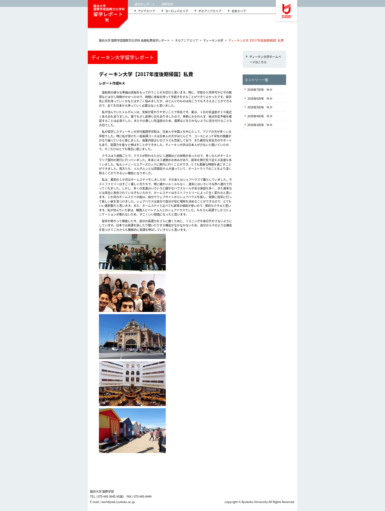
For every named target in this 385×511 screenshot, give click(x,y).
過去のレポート (145, 4)
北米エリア (238, 11)
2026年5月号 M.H (259, 107)
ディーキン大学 (213, 40)
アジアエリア (146, 11)
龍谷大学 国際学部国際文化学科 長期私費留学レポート (134, 40)
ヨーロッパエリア (176, 11)
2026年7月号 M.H (259, 89)
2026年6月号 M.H (259, 98)
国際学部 (167, 4)
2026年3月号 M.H (259, 125)
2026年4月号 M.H (259, 116)
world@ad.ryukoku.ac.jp (118, 502)
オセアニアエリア (209, 11)
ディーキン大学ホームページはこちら (265, 59)
